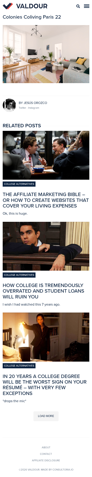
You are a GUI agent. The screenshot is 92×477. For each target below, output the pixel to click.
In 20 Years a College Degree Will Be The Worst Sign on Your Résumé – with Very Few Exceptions (45, 384)
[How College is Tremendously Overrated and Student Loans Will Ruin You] (46, 269)
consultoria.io (62, 469)
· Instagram (33, 107)
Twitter (23, 107)
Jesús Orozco (35, 103)
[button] (86, 6)
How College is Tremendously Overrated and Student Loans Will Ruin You (43, 291)
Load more (46, 416)
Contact (46, 453)
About (46, 447)
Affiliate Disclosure (46, 460)
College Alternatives (19, 184)
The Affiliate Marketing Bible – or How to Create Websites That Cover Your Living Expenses (46, 200)
